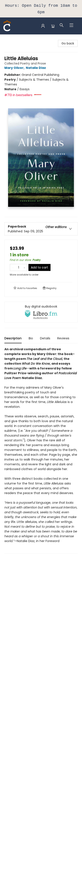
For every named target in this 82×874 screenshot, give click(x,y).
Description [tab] (13, 338)
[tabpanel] (41, 450)
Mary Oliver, (14, 68)
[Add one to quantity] (24, 267)
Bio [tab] (31, 338)
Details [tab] (45, 338)
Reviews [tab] (63, 338)
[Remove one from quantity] (13, 267)
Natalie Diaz (36, 68)
